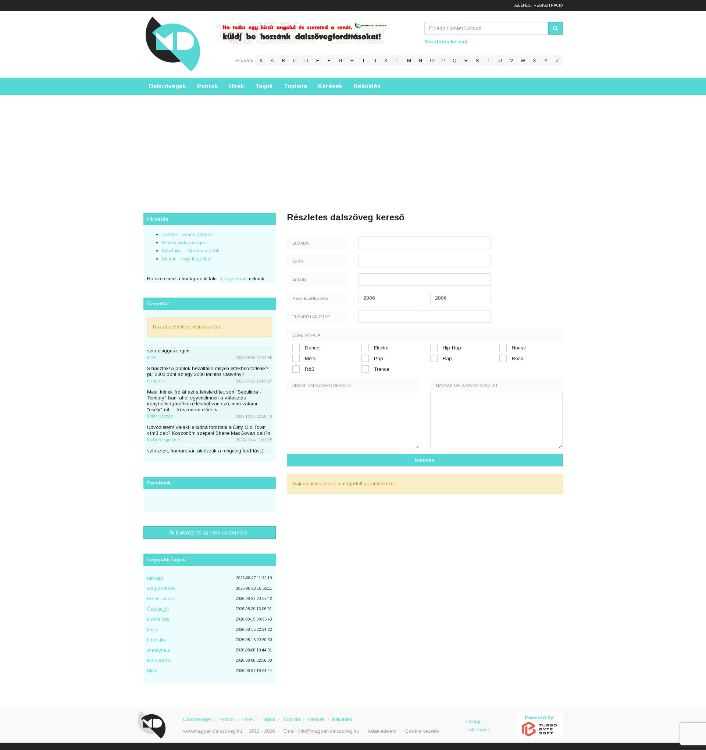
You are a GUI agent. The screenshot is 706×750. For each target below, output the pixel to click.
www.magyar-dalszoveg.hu (212, 731)
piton (151, 357)
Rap (447, 358)
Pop (378, 358)
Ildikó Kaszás (160, 416)
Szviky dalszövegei (183, 242)
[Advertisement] (353, 146)
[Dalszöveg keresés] (555, 28)
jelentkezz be (206, 327)
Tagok (264, 86)
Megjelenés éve (310, 298)
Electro (381, 348)
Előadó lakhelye (311, 316)
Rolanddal (158, 660)
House (519, 348)
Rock (517, 358)
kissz (152, 629)
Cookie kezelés (422, 731)
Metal (311, 358)
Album (299, 280)
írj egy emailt (232, 278)
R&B (310, 369)
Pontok (207, 86)
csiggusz (156, 380)
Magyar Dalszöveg (172, 44)
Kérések (330, 86)
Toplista (295, 86)
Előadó (300, 243)
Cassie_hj (158, 609)
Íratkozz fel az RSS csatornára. (211, 533)
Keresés (425, 460)
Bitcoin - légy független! (187, 259)
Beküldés (367, 86)
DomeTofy (158, 619)
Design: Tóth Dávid (478, 725)
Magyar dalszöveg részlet (467, 385)
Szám (298, 261)
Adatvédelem (382, 731)
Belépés (521, 5)
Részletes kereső (445, 42)
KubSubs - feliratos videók (191, 250)
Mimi (152, 670)
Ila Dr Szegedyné (163, 439)
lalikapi (155, 578)
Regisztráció (548, 5)
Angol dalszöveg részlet (322, 385)
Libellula (156, 640)
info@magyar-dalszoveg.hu (328, 731)
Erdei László (160, 598)
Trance (381, 369)
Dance (312, 348)
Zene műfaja (306, 335)
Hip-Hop (452, 348)
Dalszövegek (167, 86)
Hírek (236, 86)
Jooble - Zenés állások (187, 234)
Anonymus (158, 650)
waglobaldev (161, 588)
